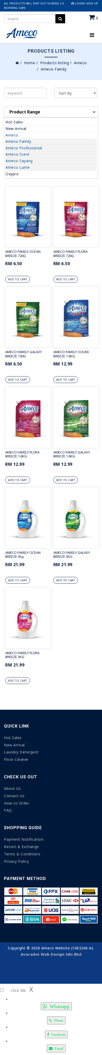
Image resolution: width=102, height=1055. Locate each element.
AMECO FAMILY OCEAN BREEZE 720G (23, 253)
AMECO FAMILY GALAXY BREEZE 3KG (71, 554)
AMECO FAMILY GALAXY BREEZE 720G (23, 353)
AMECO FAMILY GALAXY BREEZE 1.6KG (71, 454)
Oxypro (12, 173)
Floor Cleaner (16, 759)
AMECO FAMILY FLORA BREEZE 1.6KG (22, 454)
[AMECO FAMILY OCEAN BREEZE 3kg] (28, 517)
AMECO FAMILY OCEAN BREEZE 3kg (23, 554)
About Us (12, 788)
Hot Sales (14, 121)
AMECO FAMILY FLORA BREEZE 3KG (22, 655)
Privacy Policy (16, 861)
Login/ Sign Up (86, 3)
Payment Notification (23, 839)
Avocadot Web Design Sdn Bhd (51, 954)
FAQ (8, 810)
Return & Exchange (21, 846)
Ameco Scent (17, 154)
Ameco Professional (23, 147)
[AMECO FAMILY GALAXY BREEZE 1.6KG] (76, 417)
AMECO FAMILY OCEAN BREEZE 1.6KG (71, 353)
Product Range (24, 112)
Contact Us (14, 795)
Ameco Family (18, 141)
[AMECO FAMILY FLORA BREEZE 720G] (76, 217)
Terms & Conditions (22, 853)
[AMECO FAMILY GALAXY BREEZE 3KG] (76, 517)
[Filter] (60, 18)
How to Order (16, 803)
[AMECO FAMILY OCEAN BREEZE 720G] (28, 217)
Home (29, 62)
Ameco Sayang (18, 160)
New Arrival (15, 128)
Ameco (80, 62)
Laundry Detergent (21, 752)
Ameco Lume (17, 167)
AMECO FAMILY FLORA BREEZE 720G (70, 253)
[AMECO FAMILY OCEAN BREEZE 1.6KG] (76, 317)
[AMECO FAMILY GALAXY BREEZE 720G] (28, 317)
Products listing (54, 62)
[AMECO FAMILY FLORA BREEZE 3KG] (28, 618)
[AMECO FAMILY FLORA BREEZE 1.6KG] (28, 417)
